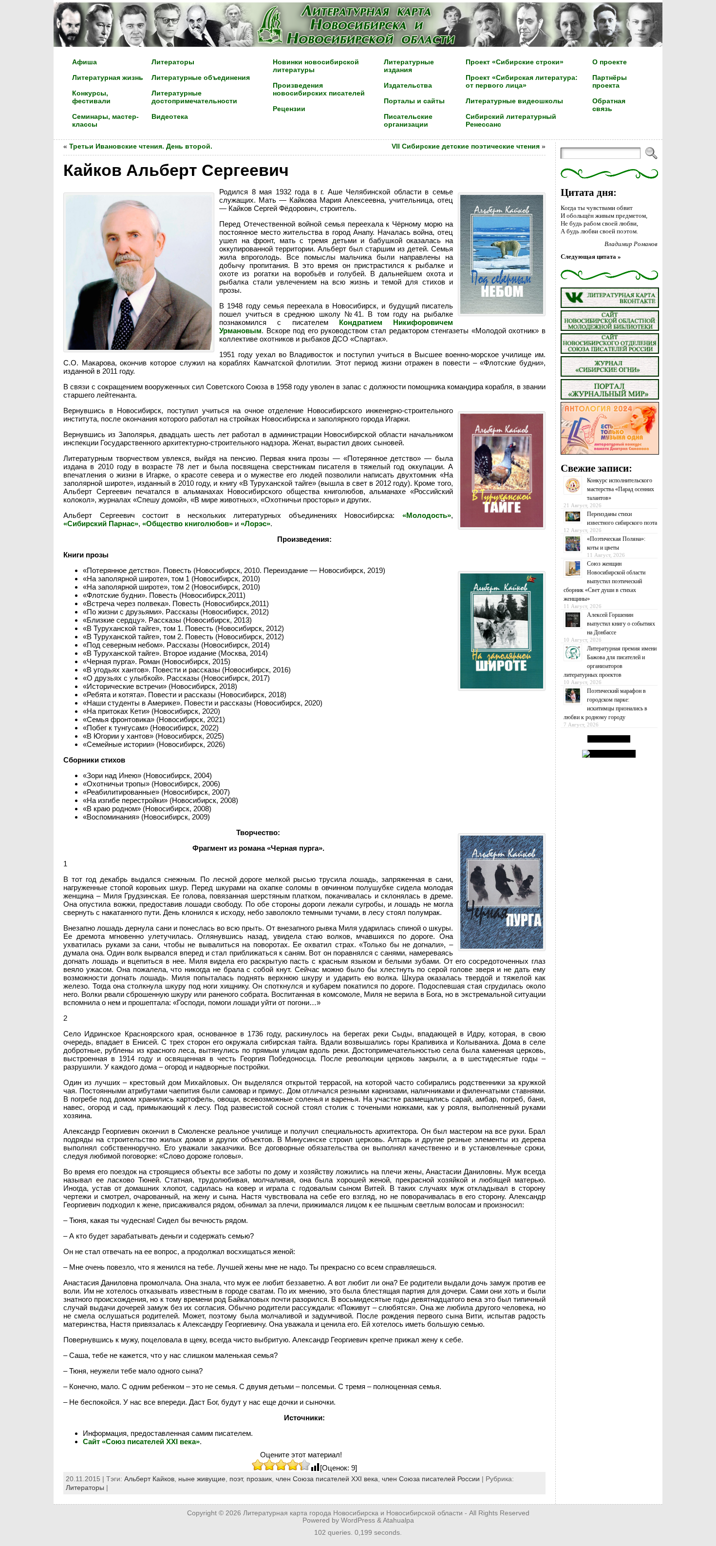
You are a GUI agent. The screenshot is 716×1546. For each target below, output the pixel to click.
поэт (236, 1479)
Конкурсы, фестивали (91, 97)
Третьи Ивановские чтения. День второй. (140, 146)
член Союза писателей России (431, 1479)
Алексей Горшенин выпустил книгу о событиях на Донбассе (621, 623)
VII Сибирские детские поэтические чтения (466, 146)
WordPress (358, 1520)
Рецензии (289, 109)
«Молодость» (426, 515)
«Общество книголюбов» (187, 523)
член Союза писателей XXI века (327, 1479)
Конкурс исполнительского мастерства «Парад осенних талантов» (620, 489)
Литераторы (85, 1487)
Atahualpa (398, 1520)
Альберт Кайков (149, 1479)
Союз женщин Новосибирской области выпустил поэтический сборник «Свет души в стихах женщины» (604, 581)
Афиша (84, 62)
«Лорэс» (255, 523)
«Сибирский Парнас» (100, 523)
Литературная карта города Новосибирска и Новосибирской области (353, 1513)
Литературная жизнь (107, 77)
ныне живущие (202, 1479)
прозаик (259, 1479)
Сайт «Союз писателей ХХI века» (141, 1441)
